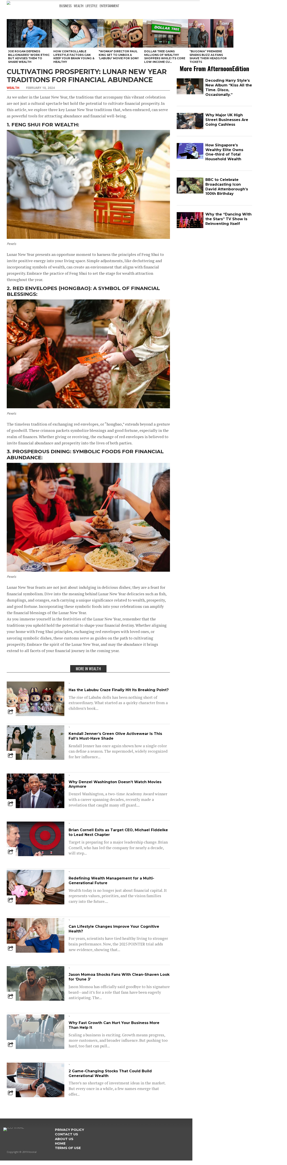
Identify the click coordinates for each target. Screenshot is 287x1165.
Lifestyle (92, 5)
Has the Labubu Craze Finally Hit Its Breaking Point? (119, 690)
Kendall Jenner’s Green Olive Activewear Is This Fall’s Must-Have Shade (115, 736)
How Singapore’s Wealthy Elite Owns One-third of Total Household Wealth (224, 152)
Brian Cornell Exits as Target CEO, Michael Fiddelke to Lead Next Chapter (118, 832)
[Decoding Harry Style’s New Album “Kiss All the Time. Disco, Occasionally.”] (190, 93)
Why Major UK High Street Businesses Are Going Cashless (226, 120)
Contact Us (66, 1134)
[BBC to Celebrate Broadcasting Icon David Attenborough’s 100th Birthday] (190, 192)
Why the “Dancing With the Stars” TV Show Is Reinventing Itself (228, 219)
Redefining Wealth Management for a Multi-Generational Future (111, 880)
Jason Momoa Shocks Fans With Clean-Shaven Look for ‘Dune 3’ (119, 976)
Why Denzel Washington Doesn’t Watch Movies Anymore (115, 784)
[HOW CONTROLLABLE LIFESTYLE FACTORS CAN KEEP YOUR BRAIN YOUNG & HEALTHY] (74, 33)
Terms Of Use (68, 1148)
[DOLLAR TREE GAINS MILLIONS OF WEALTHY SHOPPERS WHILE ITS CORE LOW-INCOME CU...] (165, 33)
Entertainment (109, 5)
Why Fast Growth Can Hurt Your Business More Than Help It (114, 1025)
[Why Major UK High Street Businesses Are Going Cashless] (190, 128)
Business (65, 5)
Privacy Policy (69, 1130)
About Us (64, 1139)
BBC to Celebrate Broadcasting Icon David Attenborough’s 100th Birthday (226, 187)
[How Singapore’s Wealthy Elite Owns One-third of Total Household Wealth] (190, 158)
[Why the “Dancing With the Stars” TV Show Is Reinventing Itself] (190, 227)
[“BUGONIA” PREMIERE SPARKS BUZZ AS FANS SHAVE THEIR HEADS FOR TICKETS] (210, 33)
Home (60, 1143)
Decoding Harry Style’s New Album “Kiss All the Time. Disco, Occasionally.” (228, 87)
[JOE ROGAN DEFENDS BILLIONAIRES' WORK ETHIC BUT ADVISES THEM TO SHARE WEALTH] (29, 33)
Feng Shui (25, 124)
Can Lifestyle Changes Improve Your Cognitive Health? (114, 928)
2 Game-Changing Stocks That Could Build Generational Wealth (110, 1073)
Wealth (78, 5)
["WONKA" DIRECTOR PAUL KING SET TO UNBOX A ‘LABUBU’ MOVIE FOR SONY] (120, 33)
